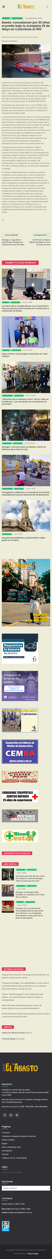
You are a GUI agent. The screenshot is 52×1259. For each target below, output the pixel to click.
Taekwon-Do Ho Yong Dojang (14, 1158)
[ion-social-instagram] (10, 1115)
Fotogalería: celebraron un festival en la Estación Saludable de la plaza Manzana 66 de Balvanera (26, 493)
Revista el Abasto (10, 41)
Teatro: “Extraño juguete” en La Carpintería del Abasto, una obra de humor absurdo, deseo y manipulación (22, 997)
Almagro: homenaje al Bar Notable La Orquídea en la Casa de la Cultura (30, 894)
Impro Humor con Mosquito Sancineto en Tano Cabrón (25, 355)
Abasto (6, 350)
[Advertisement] (26, 943)
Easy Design (33, 1253)
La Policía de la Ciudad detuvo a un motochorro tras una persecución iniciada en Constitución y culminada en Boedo (25, 308)
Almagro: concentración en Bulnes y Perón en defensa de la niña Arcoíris (24, 448)
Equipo (4, 1143)
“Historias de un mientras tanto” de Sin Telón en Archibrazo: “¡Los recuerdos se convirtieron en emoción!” (25, 401)
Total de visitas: (9, 1039)
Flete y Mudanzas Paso (11, 1147)
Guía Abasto (7, 1151)
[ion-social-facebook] (4, 1115)
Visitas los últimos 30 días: (14, 1033)
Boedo (6, 18)
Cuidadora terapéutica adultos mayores (19, 1136)
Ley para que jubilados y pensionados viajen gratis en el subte (23, 539)
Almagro (7, 443)
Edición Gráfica (8, 1140)
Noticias (17, 18)
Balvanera (7, 396)
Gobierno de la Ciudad (12, 1172)
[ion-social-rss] (17, 1115)
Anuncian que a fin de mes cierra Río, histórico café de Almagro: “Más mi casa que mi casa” (30, 878)
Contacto (6, 1132)
